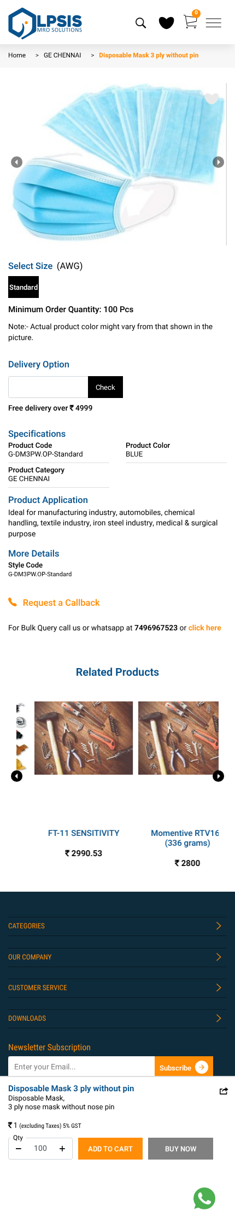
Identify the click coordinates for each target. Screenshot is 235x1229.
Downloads (27, 1019)
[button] (218, 163)
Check (105, 387)
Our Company (29, 957)
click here (205, 628)
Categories (26, 926)
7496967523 (156, 628)
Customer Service (37, 988)
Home (17, 55)
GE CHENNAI (62, 55)
